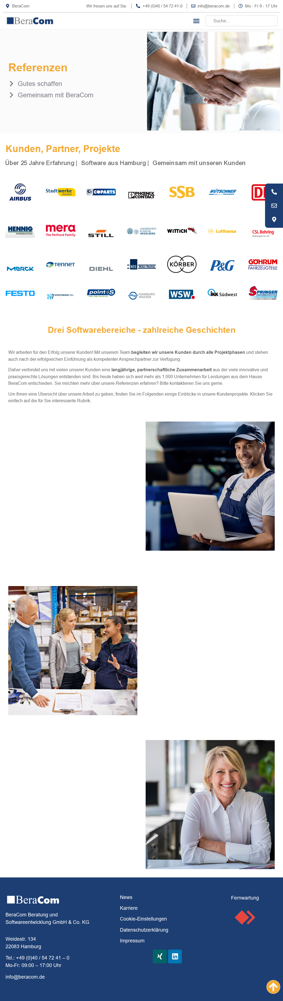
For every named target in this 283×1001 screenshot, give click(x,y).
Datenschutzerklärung (144, 930)
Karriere (129, 908)
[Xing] (160, 956)
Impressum (132, 940)
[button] (196, 20)
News (126, 897)
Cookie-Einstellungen (143, 919)
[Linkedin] (175, 956)
